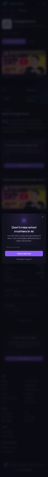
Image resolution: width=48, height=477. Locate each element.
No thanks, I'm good (24, 259)
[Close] (42, 217)
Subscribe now (24, 253)
